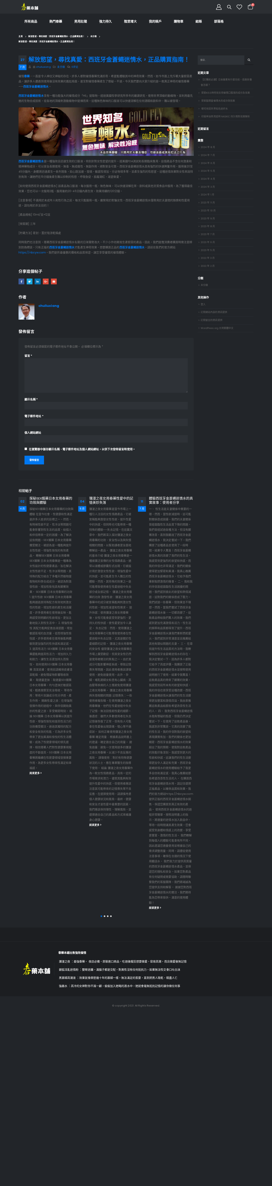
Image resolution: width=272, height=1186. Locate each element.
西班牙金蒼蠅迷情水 (36, 86)
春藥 (27, 76)
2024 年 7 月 (208, 155)
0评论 (74, 67)
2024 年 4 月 (208, 179)
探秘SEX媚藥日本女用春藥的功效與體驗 (50, 500)
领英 (37, 281)
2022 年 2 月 (208, 266)
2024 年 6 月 (208, 163)
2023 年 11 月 (208, 202)
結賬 (199, 21)
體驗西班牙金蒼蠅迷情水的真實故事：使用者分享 (171, 500)
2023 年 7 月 (208, 234)
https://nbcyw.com (32, 252)
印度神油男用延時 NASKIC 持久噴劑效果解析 (225, 116)
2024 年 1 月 (207, 194)
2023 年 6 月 (208, 242)
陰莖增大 (130, 21)
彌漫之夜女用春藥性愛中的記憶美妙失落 (111, 500)
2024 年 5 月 (208, 171)
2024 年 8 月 (208, 147)
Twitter (29, 281)
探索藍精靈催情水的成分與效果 (218, 100)
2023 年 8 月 (208, 226)
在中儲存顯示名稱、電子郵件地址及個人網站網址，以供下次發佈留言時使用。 (82, 449)
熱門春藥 (55, 21)
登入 (203, 304)
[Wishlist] (239, 7)
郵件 (54, 281)
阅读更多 (34, 773)
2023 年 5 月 (208, 250)
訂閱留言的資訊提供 (211, 320)
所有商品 (30, 21)
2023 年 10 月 (208, 210)
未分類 (61, 67)
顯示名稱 (31, 399)
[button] (101, 916)
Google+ (46, 281)
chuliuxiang (43, 67)
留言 (28, 356)
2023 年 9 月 (208, 218)
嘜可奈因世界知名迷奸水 (214, 108)
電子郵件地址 (33, 416)
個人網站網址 (32, 433)
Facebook (21, 281)
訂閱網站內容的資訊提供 (214, 312)
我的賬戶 (155, 21)
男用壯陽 (80, 21)
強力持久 (105, 21)
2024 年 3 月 (208, 187)
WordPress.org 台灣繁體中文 (217, 328)
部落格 (219, 21)
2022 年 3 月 (208, 258)
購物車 (178, 21)
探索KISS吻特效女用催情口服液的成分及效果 (225, 92)
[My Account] (219, 7)
